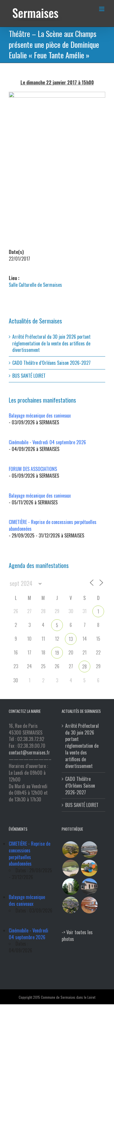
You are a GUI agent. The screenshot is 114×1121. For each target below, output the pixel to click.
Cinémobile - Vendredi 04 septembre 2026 (47, 442)
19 (57, 652)
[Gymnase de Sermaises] (89, 849)
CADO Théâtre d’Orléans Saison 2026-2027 (51, 362)
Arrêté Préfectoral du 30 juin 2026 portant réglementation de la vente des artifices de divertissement (51, 343)
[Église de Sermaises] (70, 886)
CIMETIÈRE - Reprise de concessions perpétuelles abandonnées (52, 525)
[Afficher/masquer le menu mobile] (102, 9)
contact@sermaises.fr (29, 752)
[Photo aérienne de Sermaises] (70, 849)
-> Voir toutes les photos (77, 935)
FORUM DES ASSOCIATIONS (33, 468)
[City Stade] (70, 868)
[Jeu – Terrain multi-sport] (89, 868)
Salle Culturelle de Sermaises (35, 284)
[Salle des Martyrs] (89, 886)
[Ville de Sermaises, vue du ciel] (70, 905)
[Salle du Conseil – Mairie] (89, 905)
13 (71, 638)
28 (84, 666)
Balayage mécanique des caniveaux (40, 415)
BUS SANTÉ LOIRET (29, 375)
